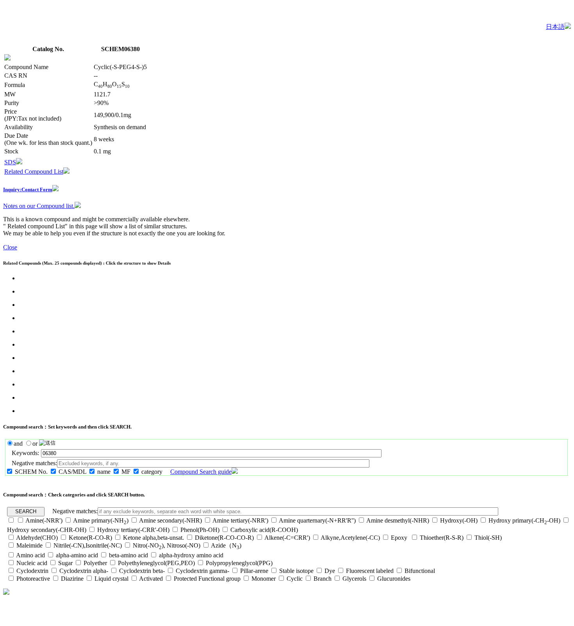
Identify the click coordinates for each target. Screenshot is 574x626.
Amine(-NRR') (43, 520)
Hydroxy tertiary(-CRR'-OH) (133, 529)
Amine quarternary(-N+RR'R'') (317, 520)
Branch (323, 578)
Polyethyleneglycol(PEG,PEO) (156, 563)
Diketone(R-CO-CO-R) (224, 537)
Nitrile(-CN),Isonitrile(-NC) (87, 545)
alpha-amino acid (77, 555)
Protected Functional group (207, 578)
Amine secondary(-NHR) (170, 520)
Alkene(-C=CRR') (287, 537)
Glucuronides (393, 578)
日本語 (555, 26)
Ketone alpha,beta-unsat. (153, 537)
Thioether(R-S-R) (441, 537)
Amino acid (30, 555)
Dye (329, 570)
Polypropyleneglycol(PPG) (239, 563)
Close (10, 247)
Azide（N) (226, 545)
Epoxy (400, 537)
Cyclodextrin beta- (142, 570)
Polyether (95, 563)
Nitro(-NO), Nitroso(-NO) (166, 545)
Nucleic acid (31, 563)
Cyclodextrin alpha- (83, 570)
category (151, 471)
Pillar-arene (254, 570)
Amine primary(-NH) (100, 520)
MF (125, 471)
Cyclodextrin (32, 570)
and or (26, 443)
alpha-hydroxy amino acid (191, 555)
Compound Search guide (201, 471)
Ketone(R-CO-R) (90, 537)
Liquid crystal (111, 578)
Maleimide (29, 545)
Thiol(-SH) (488, 537)
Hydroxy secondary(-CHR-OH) (46, 529)
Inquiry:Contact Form (27, 189)
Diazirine (72, 578)
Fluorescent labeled (370, 570)
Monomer (263, 578)
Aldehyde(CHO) (37, 537)
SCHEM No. (31, 471)
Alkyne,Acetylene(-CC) (350, 537)
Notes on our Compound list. (39, 206)
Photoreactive (33, 578)
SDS (10, 162)
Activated (151, 578)
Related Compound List (33, 171)
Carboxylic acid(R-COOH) (264, 529)
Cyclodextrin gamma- (202, 570)
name (104, 471)
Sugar (65, 563)
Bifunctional (420, 570)
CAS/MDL (72, 471)
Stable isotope (296, 570)
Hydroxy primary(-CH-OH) (524, 520)
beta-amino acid (128, 555)
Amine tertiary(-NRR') (240, 520)
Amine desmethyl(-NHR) (397, 520)
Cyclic (295, 578)
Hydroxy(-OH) (459, 520)
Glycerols (354, 578)
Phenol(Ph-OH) (199, 529)
